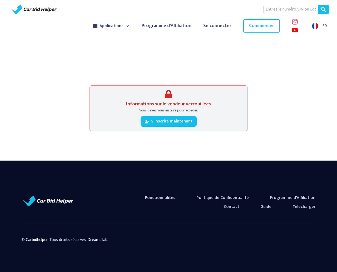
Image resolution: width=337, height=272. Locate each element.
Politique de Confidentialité (222, 197)
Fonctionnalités (160, 197)
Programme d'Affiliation (166, 25)
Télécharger (304, 206)
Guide (265, 206)
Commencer (261, 26)
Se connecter (217, 25)
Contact (231, 206)
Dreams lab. (97, 239)
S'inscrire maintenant (171, 121)
